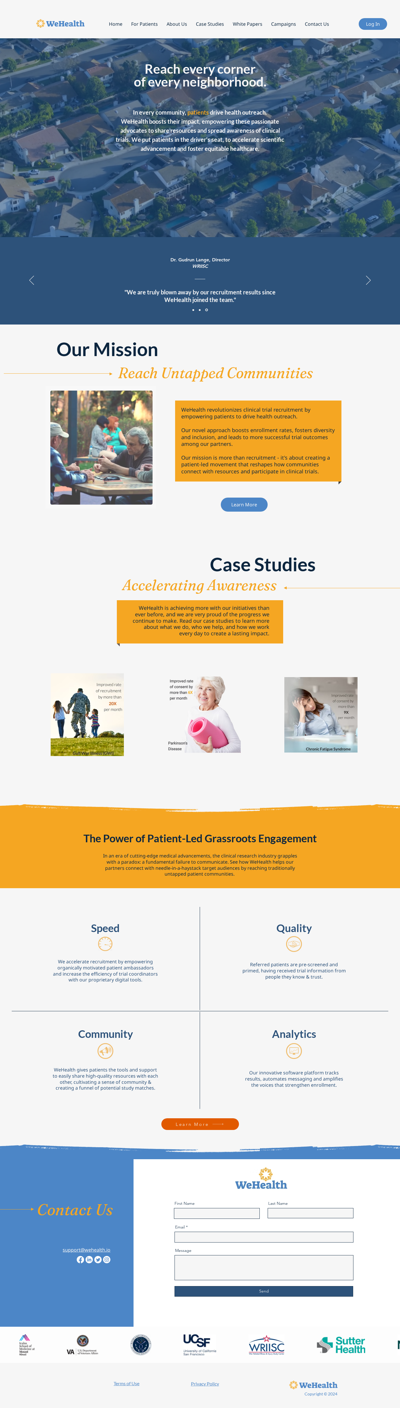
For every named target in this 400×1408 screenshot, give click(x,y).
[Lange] (207, 310)
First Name (185, 1203)
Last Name (278, 1203)
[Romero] (200, 310)
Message (183, 1250)
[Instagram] (106, 1259)
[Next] (368, 281)
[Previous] (31, 281)
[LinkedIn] (89, 1259)
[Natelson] (193, 310)
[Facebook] (80, 1259)
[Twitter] (98, 1259)
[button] (177, 24)
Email (180, 1227)
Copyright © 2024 (321, 1393)
